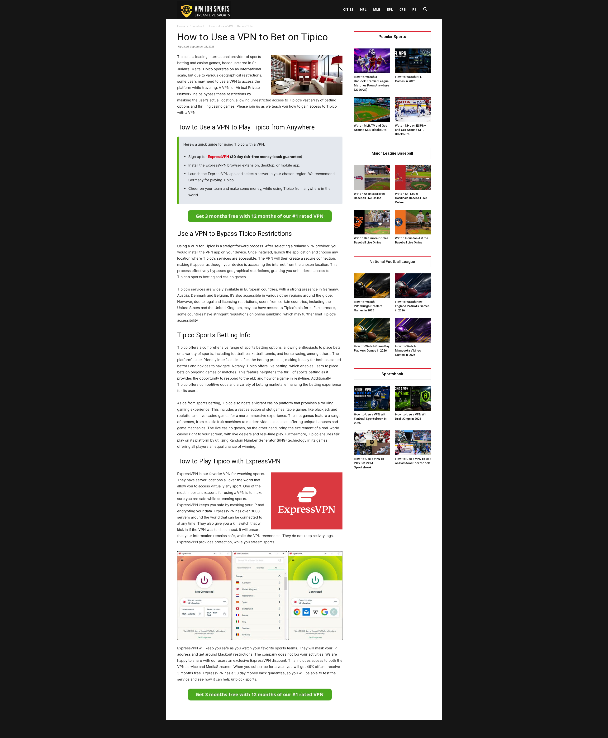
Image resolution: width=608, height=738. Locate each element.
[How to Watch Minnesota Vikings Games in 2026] (413, 330)
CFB (402, 9)
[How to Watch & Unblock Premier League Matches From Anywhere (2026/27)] (372, 60)
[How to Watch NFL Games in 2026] (413, 60)
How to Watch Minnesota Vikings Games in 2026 (408, 350)
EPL (390, 9)
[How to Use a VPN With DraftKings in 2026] (413, 398)
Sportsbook (197, 26)
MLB (376, 9)
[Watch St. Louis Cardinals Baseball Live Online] (413, 177)
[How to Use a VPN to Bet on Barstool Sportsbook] (413, 442)
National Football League (392, 262)
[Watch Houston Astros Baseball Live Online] (413, 222)
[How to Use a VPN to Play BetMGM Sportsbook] (372, 442)
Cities (348, 9)
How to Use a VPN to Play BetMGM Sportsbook (369, 463)
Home (181, 26)
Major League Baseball (392, 153)
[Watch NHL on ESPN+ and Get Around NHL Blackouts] (413, 109)
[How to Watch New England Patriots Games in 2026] (413, 285)
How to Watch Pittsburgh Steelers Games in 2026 (368, 306)
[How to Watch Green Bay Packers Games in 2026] (372, 330)
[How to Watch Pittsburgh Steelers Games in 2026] (372, 285)
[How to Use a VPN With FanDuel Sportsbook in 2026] (372, 398)
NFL (363, 9)
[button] (425, 10)
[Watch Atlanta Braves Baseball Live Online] (372, 177)
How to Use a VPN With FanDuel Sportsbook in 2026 (370, 419)
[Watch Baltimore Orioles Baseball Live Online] (372, 222)
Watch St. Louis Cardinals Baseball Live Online (411, 198)
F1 (414, 9)
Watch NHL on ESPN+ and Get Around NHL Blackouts (410, 130)
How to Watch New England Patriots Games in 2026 (412, 306)
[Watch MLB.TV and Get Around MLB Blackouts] (372, 109)
